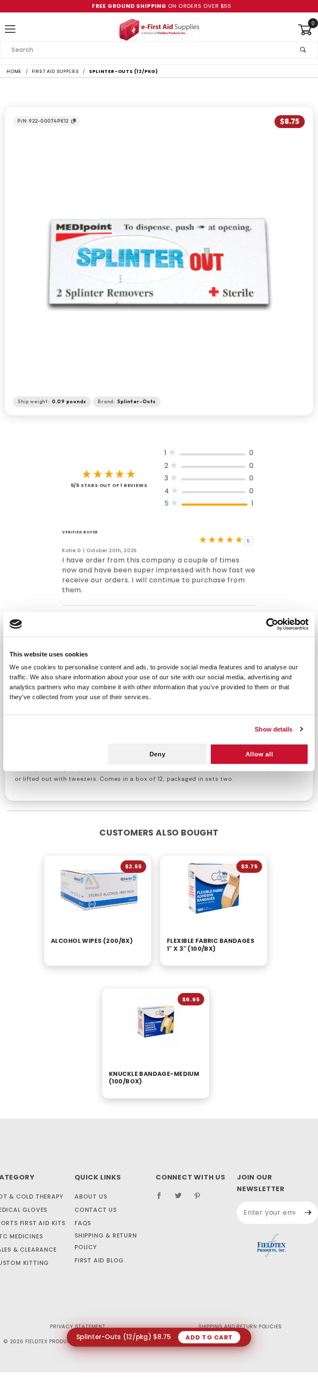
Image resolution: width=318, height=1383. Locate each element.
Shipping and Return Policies (240, 1326)
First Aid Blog (99, 1260)
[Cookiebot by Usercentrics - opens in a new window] (272, 624)
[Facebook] (162, 1199)
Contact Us (96, 1210)
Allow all (259, 754)
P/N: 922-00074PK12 (42, 121)
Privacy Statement (78, 1326)
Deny (157, 754)
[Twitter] (182, 1199)
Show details (273, 729)
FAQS (83, 1223)
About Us (91, 1196)
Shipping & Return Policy (106, 1241)
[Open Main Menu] (10, 29)
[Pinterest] (200, 1199)
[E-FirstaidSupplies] (159, 29)
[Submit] (308, 1212)
